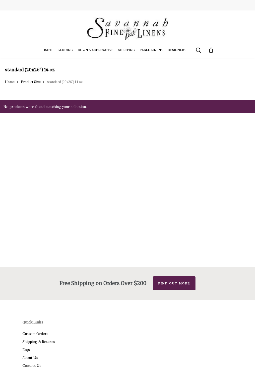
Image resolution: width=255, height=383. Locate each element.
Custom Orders (35, 333)
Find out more (174, 283)
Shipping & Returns (38, 341)
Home (9, 82)
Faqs (26, 349)
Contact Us (31, 365)
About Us (30, 357)
